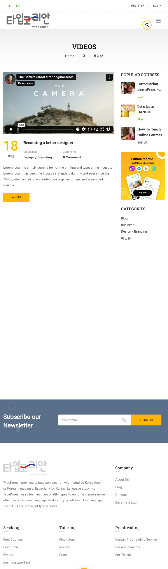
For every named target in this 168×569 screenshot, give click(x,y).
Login (157, 5)
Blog (124, 218)
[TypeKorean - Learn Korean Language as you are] (28, 20)
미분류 (126, 238)
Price (63, 555)
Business (127, 225)
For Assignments (127, 547)
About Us (122, 480)
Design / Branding (37, 157)
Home (69, 56)
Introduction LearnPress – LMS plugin (148, 89)
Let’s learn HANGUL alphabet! (145, 112)
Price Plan (10, 547)
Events (8, 555)
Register (137, 5)
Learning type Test (16, 562)
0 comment (72, 157)
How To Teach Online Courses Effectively (149, 134)
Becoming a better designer (48, 142)
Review (64, 547)
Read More (16, 196)
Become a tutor (126, 502)
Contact (121, 495)
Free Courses (13, 540)
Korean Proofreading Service (136, 540)
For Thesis (123, 555)
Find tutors (67, 540)
